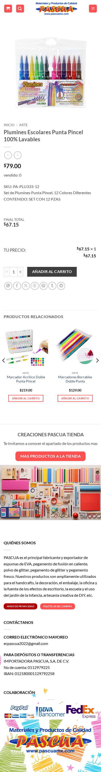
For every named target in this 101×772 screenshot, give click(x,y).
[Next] (97, 370)
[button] (8, 9)
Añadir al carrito (52, 271)
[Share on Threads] (35, 286)
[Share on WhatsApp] (8, 286)
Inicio (9, 125)
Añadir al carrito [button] (26, 398)
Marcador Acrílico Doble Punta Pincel (26, 379)
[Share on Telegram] (61, 286)
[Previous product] (17, 155)
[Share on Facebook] (17, 286)
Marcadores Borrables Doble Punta (75, 379)
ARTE (23, 125)
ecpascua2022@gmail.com (26, 643)
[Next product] (8, 155)
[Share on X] (26, 286)
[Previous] (4, 370)
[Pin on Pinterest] (43, 286)
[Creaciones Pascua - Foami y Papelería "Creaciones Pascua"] (56, 8)
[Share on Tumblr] (52, 286)
